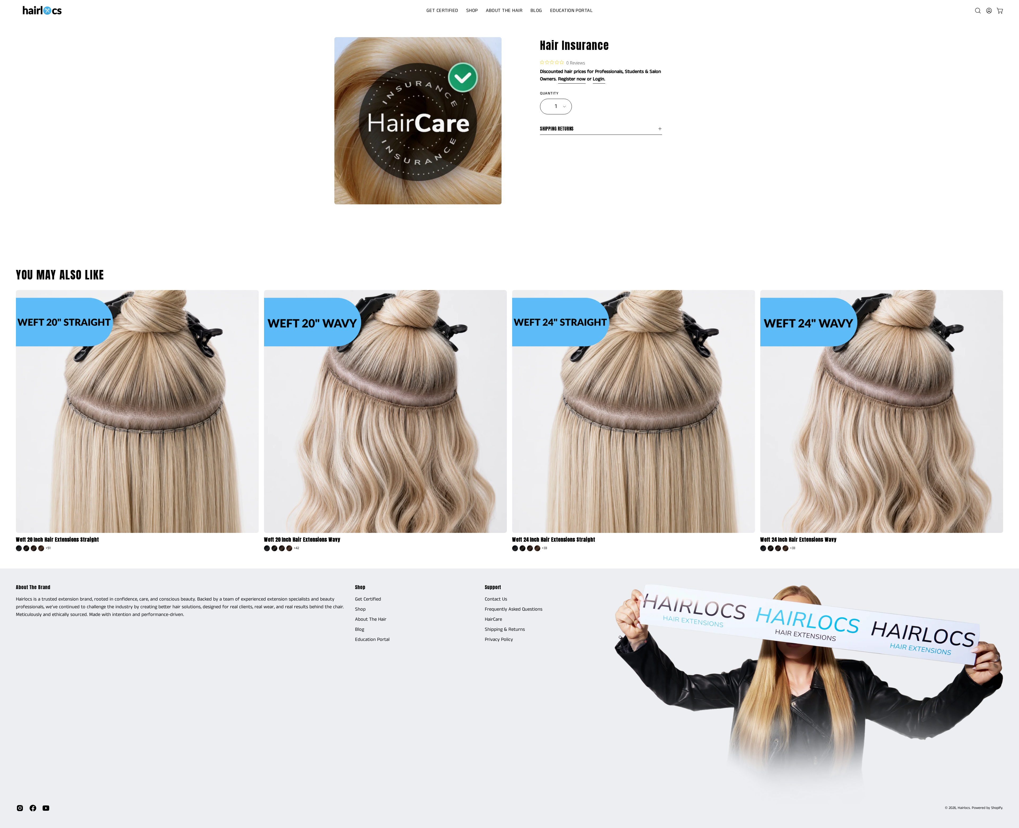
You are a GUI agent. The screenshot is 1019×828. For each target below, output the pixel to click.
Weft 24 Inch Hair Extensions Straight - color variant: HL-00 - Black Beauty (515, 548)
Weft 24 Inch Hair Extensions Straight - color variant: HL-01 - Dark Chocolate (522, 548)
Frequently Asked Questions (513, 609)
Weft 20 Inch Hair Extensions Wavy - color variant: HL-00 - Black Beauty (267, 548)
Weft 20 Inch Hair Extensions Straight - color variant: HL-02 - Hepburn (34, 548)
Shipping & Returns (505, 629)
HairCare (493, 619)
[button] (472, 10)
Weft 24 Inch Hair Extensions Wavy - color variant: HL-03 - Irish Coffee (785, 548)
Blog (359, 629)
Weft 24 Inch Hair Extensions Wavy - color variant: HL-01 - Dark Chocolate (771, 548)
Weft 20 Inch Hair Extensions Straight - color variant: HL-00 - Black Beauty (19, 548)
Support (493, 587)
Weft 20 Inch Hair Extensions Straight (57, 539)
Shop (360, 587)
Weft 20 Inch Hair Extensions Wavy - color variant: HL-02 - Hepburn (282, 548)
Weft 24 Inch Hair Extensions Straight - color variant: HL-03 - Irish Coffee (537, 548)
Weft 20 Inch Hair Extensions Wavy (302, 539)
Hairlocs (964, 807)
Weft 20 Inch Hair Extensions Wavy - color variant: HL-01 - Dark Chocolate (274, 548)
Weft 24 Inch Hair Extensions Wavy (798, 539)
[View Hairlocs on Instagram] (19, 808)
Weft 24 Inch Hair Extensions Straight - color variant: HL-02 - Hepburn (530, 548)
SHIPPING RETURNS (557, 129)
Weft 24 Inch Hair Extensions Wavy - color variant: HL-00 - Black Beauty (763, 548)
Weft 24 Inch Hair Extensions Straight (553, 539)
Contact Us (496, 599)
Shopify (996, 807)
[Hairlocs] (42, 10)
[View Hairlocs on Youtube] (45, 808)
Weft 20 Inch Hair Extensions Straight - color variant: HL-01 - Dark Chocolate (26, 548)
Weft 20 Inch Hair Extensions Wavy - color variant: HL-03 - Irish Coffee (289, 548)
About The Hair (370, 619)
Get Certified (368, 599)
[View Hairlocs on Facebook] (32, 808)
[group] (509, 421)
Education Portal (372, 639)
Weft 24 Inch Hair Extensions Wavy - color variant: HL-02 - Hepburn (778, 548)
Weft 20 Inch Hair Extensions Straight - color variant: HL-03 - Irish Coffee (41, 548)
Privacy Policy (499, 639)
